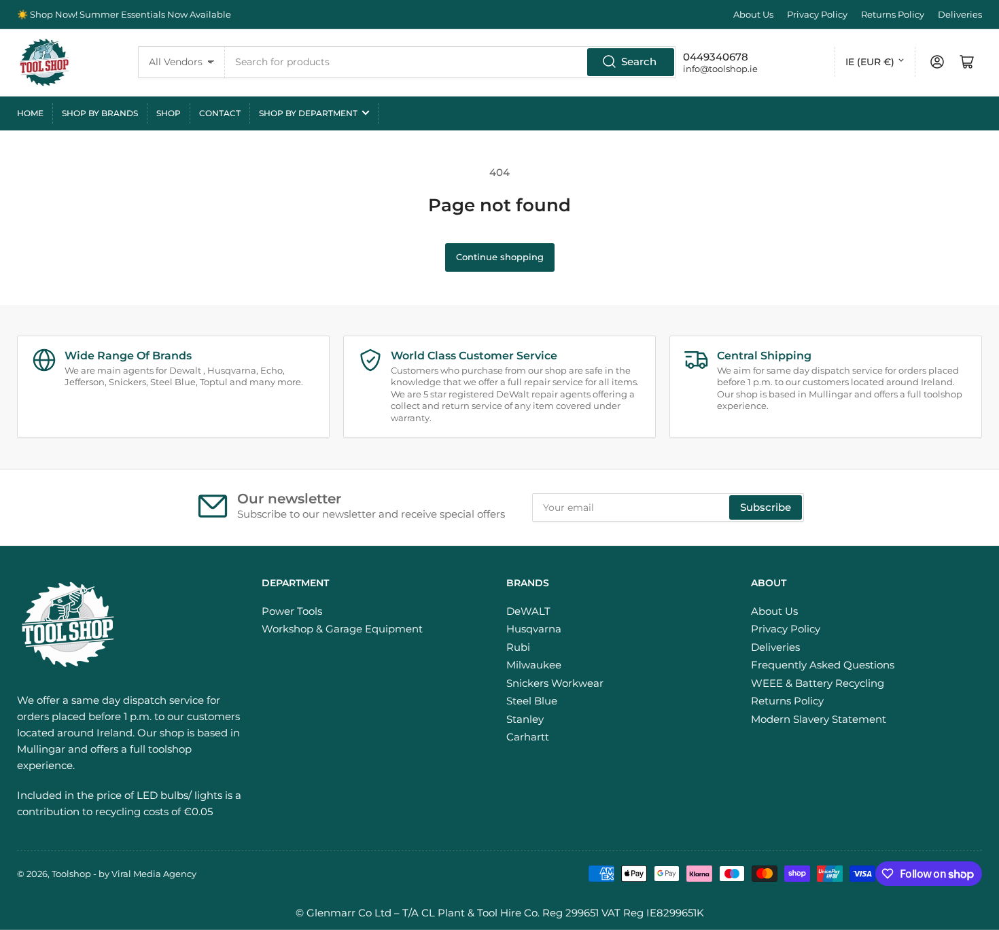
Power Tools (292, 611)
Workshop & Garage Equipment (342, 628)
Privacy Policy (817, 14)
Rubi (518, 647)
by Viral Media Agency (147, 873)
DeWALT (528, 611)
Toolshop (71, 873)
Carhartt (527, 736)
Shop (168, 113)
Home (30, 113)
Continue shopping (500, 256)
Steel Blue (531, 700)
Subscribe (765, 507)
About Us (753, 14)
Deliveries (960, 14)
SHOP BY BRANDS (100, 113)
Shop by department (308, 113)
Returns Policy (892, 14)
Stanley (525, 719)
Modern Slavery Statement (818, 719)
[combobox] (451, 62)
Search (638, 61)
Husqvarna (533, 628)
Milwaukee (533, 664)
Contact (220, 113)
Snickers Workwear (554, 683)
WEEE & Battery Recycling (817, 683)
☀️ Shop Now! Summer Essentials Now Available (124, 14)
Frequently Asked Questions (822, 664)
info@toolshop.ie (720, 68)
